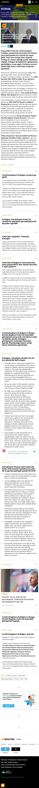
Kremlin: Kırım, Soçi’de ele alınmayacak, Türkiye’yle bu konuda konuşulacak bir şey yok (17, 599)
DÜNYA (5, 594)
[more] (36, 171)
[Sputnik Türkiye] (5, 3)
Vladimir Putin (21, 675)
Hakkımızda (4, 760)
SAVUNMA (32, 744)
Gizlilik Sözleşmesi (6, 767)
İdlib (21, 679)
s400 (26, 679)
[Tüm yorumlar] (3, 785)
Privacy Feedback (17, 767)
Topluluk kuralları (13, 762)
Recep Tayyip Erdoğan (7, 679)
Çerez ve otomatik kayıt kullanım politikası (13, 764)
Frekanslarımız (12, 760)
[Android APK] (6, 772)
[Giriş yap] (32, 2)
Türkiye (16, 679)
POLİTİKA (17, 744)
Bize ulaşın (4, 762)
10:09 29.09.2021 (7, 41)
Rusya (9, 675)
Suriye (14, 675)
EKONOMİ (24, 744)
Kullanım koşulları (22, 760)
